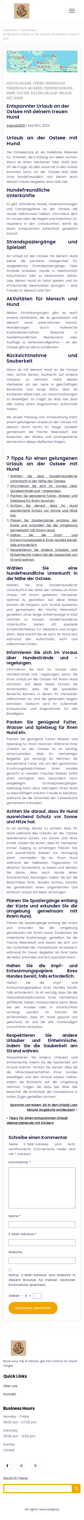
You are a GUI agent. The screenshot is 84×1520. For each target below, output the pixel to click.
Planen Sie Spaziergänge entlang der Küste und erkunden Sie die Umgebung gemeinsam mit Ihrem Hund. (43, 525)
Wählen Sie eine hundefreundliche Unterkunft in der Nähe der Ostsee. (43, 478)
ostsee (23, 92)
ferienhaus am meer (24, 88)
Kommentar (20, 1162)
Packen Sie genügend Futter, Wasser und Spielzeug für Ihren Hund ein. (43, 498)
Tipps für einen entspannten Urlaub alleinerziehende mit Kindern (37, 1120)
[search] (77, 1488)
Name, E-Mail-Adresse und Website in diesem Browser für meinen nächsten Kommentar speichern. (42, 1280)
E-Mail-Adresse (22, 1234)
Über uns (10, 1386)
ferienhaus (55, 83)
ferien (38, 83)
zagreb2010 (16, 125)
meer (11, 92)
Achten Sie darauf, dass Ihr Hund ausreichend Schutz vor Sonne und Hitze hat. (43, 510)
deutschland (19, 83)
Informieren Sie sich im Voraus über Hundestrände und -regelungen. (43, 488)
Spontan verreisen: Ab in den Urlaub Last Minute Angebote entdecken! (43, 1107)
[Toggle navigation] (71, 11)
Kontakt (9, 1394)
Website (15, 1252)
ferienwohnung (58, 88)
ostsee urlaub (44, 92)
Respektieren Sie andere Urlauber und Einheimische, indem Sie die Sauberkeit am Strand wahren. (43, 554)
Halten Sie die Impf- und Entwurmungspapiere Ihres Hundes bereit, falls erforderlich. (43, 540)
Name (15, 1216)
